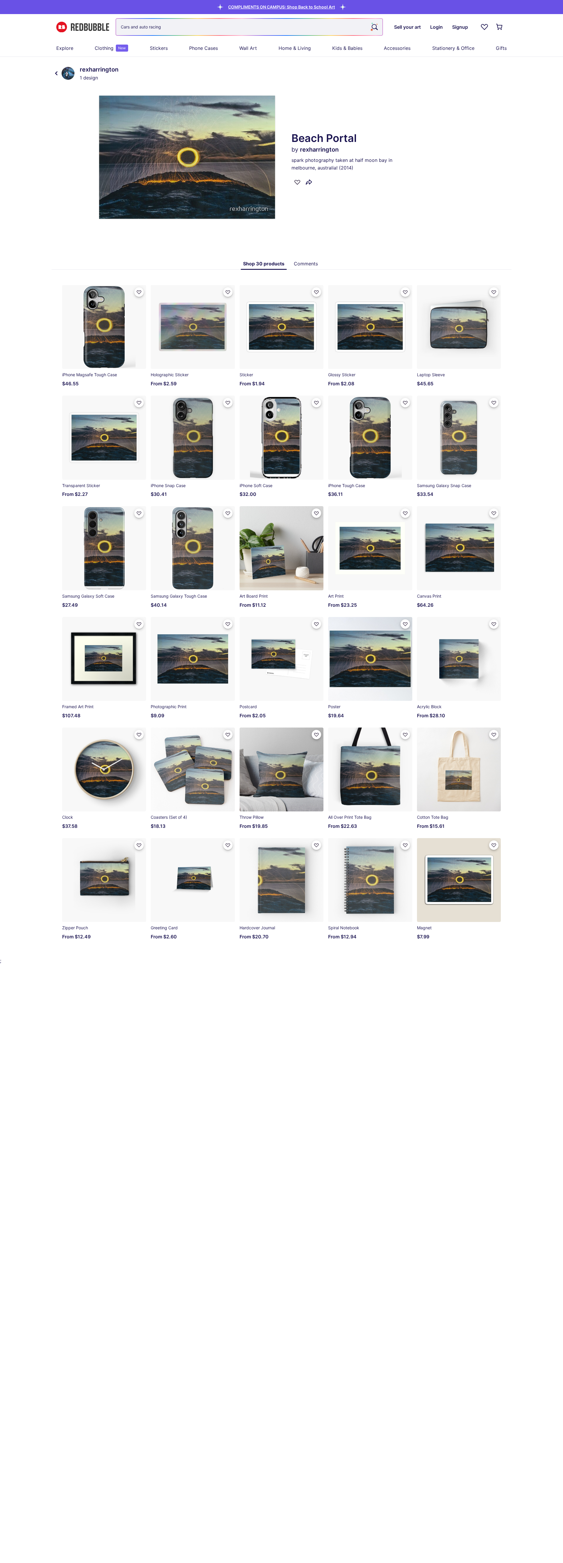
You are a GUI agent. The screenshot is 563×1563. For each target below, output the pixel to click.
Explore (64, 48)
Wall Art (248, 48)
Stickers (159, 48)
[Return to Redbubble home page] (82, 27)
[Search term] (374, 27)
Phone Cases (203, 48)
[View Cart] (500, 27)
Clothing (110, 48)
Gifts (501, 48)
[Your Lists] (484, 27)
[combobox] (249, 27)
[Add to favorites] (297, 182)
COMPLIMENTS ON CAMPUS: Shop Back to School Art (281, 6)
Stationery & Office (453, 48)
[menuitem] (64, 48)
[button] (281, 6)
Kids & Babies (347, 48)
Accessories (397, 48)
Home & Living (295, 48)
